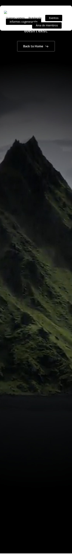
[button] (36, 46)
